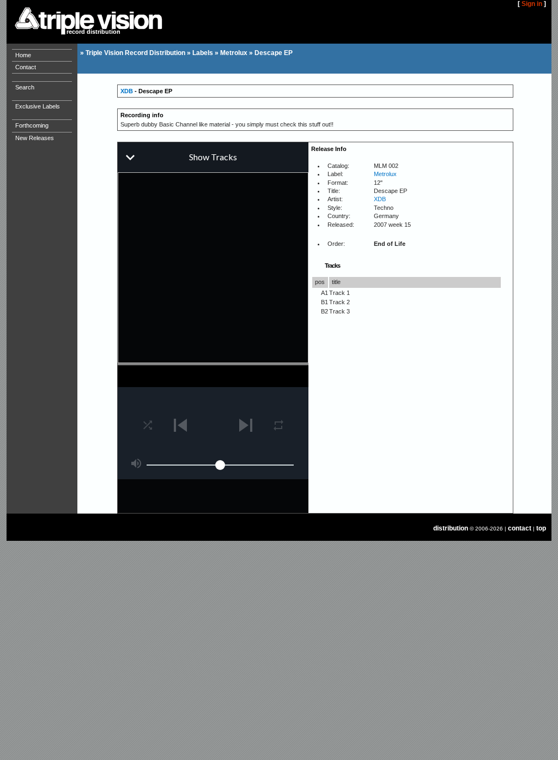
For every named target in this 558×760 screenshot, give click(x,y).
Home (23, 55)
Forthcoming (31, 125)
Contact (25, 67)
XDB (126, 91)
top (541, 528)
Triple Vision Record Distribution (135, 53)
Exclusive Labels (37, 106)
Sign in (531, 4)
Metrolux (233, 53)
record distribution (93, 31)
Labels (202, 53)
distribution (450, 528)
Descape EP (273, 53)
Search (24, 87)
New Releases (34, 138)
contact (519, 528)
